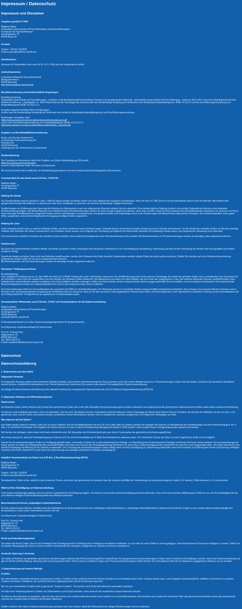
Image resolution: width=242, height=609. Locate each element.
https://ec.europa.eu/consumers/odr (18, 163)
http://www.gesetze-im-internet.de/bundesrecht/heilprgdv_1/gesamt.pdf (36, 125)
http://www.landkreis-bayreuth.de (17, 84)
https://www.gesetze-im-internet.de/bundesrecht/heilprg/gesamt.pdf (34, 120)
